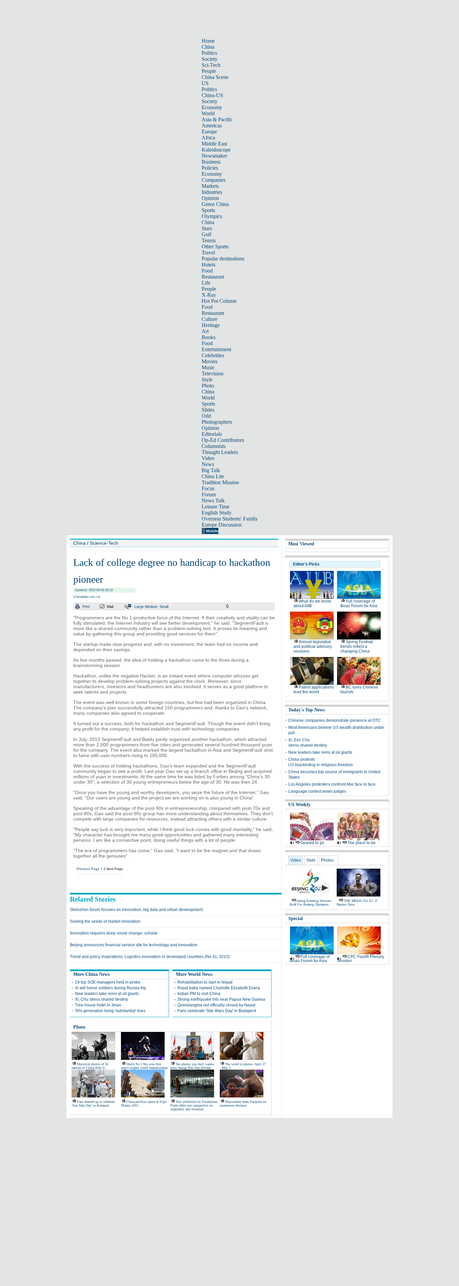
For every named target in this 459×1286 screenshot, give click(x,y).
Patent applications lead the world (313, 689)
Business (211, 162)
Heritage (211, 325)
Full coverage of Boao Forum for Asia (358, 603)
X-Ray (209, 295)
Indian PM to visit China (198, 993)
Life (206, 283)
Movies (209, 361)
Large (139, 607)
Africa (208, 137)
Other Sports (215, 246)
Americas (212, 125)
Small (164, 607)
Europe (209, 131)
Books (208, 337)
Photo (208, 385)
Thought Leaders (220, 452)
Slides (208, 410)
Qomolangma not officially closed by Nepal (216, 1005)
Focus (208, 488)
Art (205, 331)
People (209, 71)
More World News (194, 974)
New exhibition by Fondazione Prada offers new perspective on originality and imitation (193, 1105)
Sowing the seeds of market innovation (105, 921)
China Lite (213, 476)
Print (86, 607)
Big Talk (211, 470)
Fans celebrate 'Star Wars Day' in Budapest (216, 1010)
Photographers (217, 422)
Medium (151, 607)
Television (212, 373)
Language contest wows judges (317, 791)
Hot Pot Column (219, 301)
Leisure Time (216, 506)
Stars (207, 228)
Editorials (212, 434)
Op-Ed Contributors (223, 440)
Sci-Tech (211, 65)
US (205, 83)
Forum (209, 494)
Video (208, 458)
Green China (215, 204)
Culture (209, 319)
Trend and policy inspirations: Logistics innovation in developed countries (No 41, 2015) (150, 956)
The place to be (361, 842)
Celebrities (213, 355)
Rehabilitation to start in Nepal (205, 982)
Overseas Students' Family (230, 519)
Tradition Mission (220, 482)
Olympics (212, 216)
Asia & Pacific (217, 119)
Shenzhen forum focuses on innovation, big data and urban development (136, 909)
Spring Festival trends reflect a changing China (356, 646)
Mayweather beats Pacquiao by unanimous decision (243, 1103)
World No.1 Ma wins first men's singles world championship (144, 1066)
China (208, 47)
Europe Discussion (222, 525)
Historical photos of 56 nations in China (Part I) (90, 1066)
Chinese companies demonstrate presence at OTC (334, 720)
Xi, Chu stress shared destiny (101, 999)
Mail (110, 607)
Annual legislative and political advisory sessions (312, 646)
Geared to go (312, 842)
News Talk (213, 500)
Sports (208, 210)
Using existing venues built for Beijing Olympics (310, 902)
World (208, 113)
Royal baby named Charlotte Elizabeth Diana (218, 988)
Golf (206, 234)
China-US (212, 95)
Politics (209, 53)
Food (207, 271)
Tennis (209, 240)
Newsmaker (214, 156)
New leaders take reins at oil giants (107, 993)
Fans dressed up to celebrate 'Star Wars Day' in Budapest (93, 1103)
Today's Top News (306, 709)
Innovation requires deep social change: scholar (114, 933)
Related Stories (93, 899)
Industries (212, 192)
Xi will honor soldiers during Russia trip (110, 988)
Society (209, 59)
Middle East (214, 144)
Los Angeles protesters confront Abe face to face (332, 784)
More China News (91, 974)
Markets (210, 186)
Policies (210, 168)
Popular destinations (223, 258)
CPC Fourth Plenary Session (360, 958)
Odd (206, 416)
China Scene (215, 77)
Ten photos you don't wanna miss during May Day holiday (192, 1066)
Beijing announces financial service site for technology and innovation (133, 945)
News (208, 464)
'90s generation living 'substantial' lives (110, 1010)
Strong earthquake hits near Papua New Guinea (221, 999)
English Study (217, 512)
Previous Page (88, 869)
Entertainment (216, 349)
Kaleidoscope (216, 150)
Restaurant (213, 277)
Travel (208, 252)
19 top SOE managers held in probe (107, 982)
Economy (212, 107)
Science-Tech (104, 543)
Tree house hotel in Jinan (98, 1005)
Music (208, 367)
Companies (213, 180)
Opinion (210, 198)
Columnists (213, 446)
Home (208, 41)
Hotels (208, 264)
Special (295, 918)
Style (207, 379)
